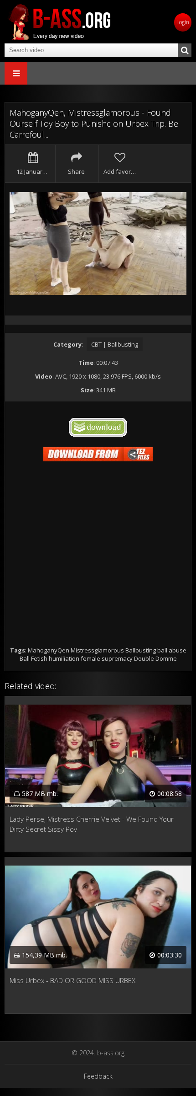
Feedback (98, 1076)
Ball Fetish (33, 658)
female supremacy (107, 658)
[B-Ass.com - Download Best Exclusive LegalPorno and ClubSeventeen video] (59, 21)
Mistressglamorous (97, 650)
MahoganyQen (48, 650)
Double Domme (155, 658)
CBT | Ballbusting (114, 344)
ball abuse (171, 650)
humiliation (64, 658)
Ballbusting (140, 650)
